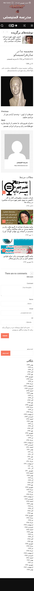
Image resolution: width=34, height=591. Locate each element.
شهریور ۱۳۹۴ (29, 376)
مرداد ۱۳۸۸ (29, 518)
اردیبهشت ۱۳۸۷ (28, 553)
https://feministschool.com (21, 165)
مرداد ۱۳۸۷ (29, 546)
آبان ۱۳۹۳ (30, 400)
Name (31, 299)
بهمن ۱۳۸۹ (30, 475)
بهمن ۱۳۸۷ (30, 532)
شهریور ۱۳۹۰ (29, 471)
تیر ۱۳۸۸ (30, 520)
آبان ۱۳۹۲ (30, 428)
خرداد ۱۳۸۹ (29, 494)
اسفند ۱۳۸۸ (29, 501)
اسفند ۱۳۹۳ (29, 391)
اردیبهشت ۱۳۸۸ (28, 525)
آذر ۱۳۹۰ (30, 468)
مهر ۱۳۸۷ (30, 541)
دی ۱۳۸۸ (30, 506)
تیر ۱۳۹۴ (30, 381)
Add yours (30, 277)
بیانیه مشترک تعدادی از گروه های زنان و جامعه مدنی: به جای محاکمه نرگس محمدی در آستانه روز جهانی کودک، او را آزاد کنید (18, 230)
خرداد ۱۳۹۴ (29, 384)
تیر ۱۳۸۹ (30, 492)
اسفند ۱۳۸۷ (29, 529)
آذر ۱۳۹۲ (30, 426)
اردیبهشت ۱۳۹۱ (28, 464)
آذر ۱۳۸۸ (30, 508)
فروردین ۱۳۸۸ (28, 527)
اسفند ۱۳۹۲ (29, 419)
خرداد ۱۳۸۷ (29, 551)
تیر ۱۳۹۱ (30, 459)
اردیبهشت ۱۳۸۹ (28, 496)
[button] (3, 32)
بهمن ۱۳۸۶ (30, 560)
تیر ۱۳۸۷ (30, 548)
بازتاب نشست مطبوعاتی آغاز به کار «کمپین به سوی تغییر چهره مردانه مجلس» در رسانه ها (17, 200)
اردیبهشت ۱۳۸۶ (28, 567)
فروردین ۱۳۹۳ (28, 416)
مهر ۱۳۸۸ (30, 513)
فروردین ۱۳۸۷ (28, 555)
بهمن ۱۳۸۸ (30, 504)
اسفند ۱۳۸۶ (29, 558)
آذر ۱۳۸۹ (30, 480)
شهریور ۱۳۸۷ (29, 543)
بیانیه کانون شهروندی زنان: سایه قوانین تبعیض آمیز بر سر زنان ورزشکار (18, 257)
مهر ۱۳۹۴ (30, 374)
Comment (30, 283)
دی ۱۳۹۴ (30, 367)
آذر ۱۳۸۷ (30, 536)
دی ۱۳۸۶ (30, 562)
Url (32, 318)
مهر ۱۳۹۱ (30, 456)
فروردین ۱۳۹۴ (28, 388)
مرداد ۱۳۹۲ (29, 435)
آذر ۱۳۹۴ (30, 369)
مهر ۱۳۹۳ (30, 402)
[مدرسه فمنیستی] (17, 146)
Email (31, 309)
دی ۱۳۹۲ (30, 424)
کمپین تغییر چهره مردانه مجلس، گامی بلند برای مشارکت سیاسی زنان (12, 39)
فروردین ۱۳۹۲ (28, 445)
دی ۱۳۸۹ (30, 478)
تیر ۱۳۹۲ (30, 438)
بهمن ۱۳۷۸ (30, 569)
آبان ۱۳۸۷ (30, 539)
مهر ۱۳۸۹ (30, 485)
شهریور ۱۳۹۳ (29, 405)
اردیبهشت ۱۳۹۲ (28, 442)
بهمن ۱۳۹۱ (30, 449)
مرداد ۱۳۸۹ (29, 489)
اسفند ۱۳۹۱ (29, 447)
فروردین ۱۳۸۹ (28, 499)
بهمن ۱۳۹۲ (30, 421)
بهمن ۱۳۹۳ (30, 393)
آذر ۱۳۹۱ (30, 454)
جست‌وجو (30, 349)
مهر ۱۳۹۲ (30, 431)
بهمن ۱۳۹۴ (30, 365)
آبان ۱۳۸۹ (30, 482)
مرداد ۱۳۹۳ (29, 407)
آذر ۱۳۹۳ (30, 398)
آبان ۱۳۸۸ (30, 511)
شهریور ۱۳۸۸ (29, 515)
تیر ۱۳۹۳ (30, 409)
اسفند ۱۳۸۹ (29, 473)
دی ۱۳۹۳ (30, 395)
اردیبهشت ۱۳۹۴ (28, 386)
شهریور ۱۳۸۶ (29, 565)
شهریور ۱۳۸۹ (29, 487)
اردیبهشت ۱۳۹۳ (28, 414)
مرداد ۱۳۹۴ (29, 379)
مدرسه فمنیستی (17, 16)
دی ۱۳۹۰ (30, 466)
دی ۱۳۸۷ (30, 534)
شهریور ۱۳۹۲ (29, 433)
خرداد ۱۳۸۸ (29, 522)
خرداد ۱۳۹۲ (29, 440)
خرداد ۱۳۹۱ (29, 461)
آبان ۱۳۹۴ (30, 372)
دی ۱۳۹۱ (30, 452)
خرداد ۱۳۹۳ (29, 412)
